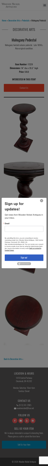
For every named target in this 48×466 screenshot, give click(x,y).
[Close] (42, 201)
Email (7, 223)
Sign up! (24, 257)
